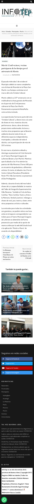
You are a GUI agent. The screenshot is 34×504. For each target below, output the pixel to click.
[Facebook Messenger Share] (17, 237)
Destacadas (7, 284)
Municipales (5, 392)
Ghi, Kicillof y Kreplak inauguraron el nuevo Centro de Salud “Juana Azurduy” (17, 334)
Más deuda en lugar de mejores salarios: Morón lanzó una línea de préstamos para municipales (16, 288)
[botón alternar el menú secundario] (2, 1)
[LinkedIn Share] (26, 237)
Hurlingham (6, 395)
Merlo (5, 405)
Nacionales (4, 386)
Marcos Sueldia (15, 492)
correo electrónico (16, 490)
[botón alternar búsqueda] (31, 2)
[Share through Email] (22, 237)
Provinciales (5, 389)
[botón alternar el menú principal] (17, 26)
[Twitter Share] (8, 237)
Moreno (5, 408)
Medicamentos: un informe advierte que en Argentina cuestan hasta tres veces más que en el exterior (16, 449)
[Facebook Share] (3, 237)
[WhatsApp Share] (13, 237)
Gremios (4, 414)
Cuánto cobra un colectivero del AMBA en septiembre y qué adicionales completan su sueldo (15, 436)
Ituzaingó (6, 398)
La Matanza (6, 402)
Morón (4, 61)
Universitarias (5, 417)
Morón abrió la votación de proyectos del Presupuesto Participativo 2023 (16, 311)
